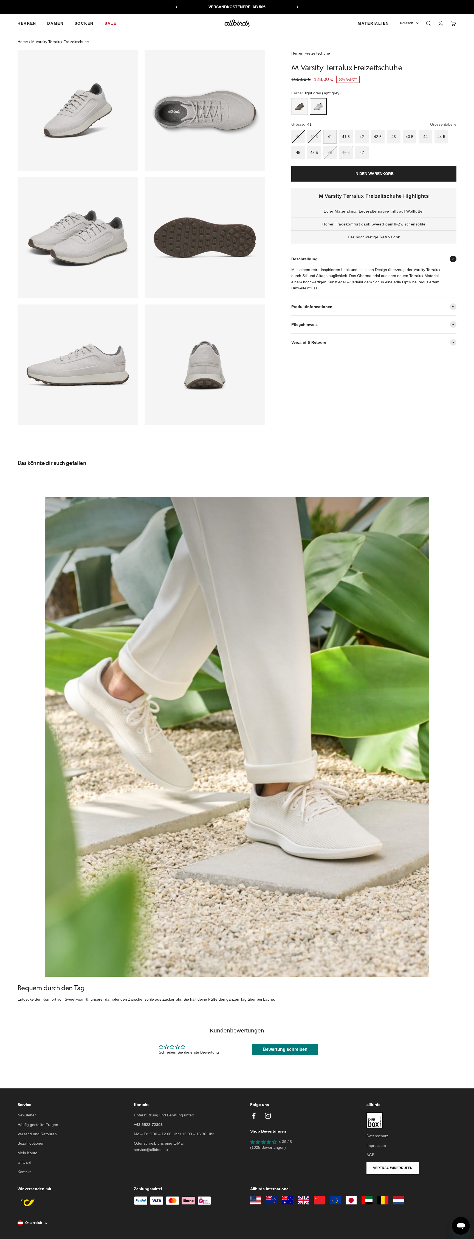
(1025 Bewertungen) (268, 1147)
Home (23, 41)
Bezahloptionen (31, 1143)
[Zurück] (176, 7)
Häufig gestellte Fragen (38, 1124)
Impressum (376, 1145)
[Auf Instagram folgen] (268, 1115)
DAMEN (55, 23)
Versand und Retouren (37, 1134)
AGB (370, 1155)
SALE (111, 23)
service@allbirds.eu (151, 1149)
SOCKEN (84, 23)
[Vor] (298, 7)
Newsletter (27, 1115)
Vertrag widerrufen (393, 1168)
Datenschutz (377, 1136)
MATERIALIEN (373, 23)
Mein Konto (27, 1153)
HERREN (27, 23)
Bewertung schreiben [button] (285, 1049)
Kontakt (24, 1172)
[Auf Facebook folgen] (254, 1115)
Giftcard (24, 1162)
